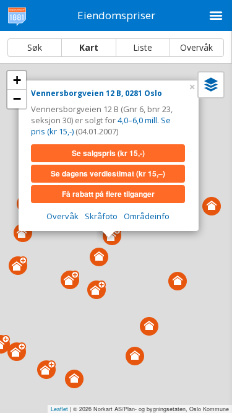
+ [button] (17, 80)
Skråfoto (101, 216)
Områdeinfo (147, 216)
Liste (142, 47)
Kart (88, 47)
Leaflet (59, 409)
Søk (34, 47)
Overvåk (196, 47)
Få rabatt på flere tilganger (108, 193)
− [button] (17, 99)
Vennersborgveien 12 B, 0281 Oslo (96, 93)
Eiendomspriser (116, 15)
